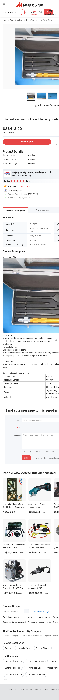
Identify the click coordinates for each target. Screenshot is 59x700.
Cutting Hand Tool (12, 667)
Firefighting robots (11, 617)
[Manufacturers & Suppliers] (29, 4)
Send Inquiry (27, 141)
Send (26, 457)
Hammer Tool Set (33, 667)
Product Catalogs (41, 611)
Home (5, 20)
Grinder (8, 648)
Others (55, 622)
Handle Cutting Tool (13, 674)
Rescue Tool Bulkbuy (36, 674)
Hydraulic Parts (23, 648)
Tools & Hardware (16, 20)
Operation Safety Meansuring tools (17, 622)
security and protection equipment (42, 617)
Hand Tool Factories (13, 661)
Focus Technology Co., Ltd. (35, 689)
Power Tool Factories (37, 661)
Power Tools (30, 20)
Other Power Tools (45, 20)
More (5, 679)
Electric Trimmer (43, 648)
